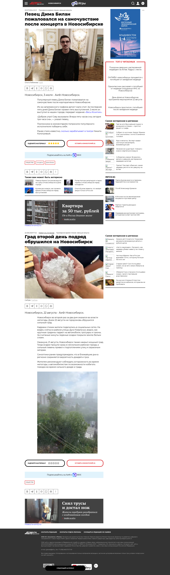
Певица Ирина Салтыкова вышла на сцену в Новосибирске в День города (48, 182)
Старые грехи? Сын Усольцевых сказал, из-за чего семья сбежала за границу (130, 266)
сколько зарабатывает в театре (77, 131)
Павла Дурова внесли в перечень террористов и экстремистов (128, 181)
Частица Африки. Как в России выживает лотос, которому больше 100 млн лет (129, 257)
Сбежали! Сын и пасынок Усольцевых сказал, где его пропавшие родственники (130, 274)
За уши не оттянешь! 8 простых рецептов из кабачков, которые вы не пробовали (130, 282)
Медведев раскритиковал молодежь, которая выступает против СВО (129, 214)
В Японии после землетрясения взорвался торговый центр (127, 197)
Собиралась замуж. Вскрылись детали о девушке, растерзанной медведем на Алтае (129, 159)
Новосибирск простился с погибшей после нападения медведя (125, 108)
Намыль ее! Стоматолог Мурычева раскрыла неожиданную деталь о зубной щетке (129, 241)
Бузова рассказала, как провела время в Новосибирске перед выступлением (47, 190)
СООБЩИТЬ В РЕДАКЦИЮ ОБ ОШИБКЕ (97, 532)
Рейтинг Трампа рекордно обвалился (125, 206)
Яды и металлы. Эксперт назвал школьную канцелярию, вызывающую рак (128, 143)
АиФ (41, 82)
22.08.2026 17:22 (31, 233)
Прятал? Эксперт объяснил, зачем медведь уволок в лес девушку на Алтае (129, 167)
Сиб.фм (34, 300)
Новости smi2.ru (33, 225)
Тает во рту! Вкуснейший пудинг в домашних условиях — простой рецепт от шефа (129, 126)
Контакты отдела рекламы (70, 532)
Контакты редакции (49, 532)
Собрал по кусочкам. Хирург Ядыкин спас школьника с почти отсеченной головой (130, 134)
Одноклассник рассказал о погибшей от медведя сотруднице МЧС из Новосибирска (125, 88)
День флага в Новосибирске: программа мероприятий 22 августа (125, 98)
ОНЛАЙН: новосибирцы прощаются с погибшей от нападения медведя (125, 78)
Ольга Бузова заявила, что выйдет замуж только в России (88, 189)
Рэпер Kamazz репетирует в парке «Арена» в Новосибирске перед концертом (88, 182)
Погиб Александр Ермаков (125, 188)
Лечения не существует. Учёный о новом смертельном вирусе (129, 150)
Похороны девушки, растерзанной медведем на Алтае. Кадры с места (125, 68)
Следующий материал (65, 568)
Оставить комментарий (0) (85, 143)
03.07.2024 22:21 (31, 10)
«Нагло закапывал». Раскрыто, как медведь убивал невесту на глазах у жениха (130, 249)
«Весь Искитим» (93, 112)
